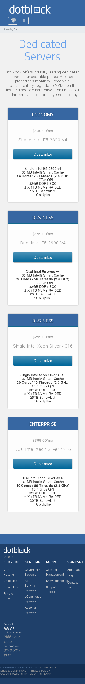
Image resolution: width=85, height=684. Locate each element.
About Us (73, 570)
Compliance (48, 667)
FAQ (70, 576)
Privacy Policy (40, 670)
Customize (43, 154)
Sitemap (45, 673)
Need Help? (13, 639)
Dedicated (10, 581)
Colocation (11, 587)
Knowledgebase (57, 581)
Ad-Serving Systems (30, 585)
